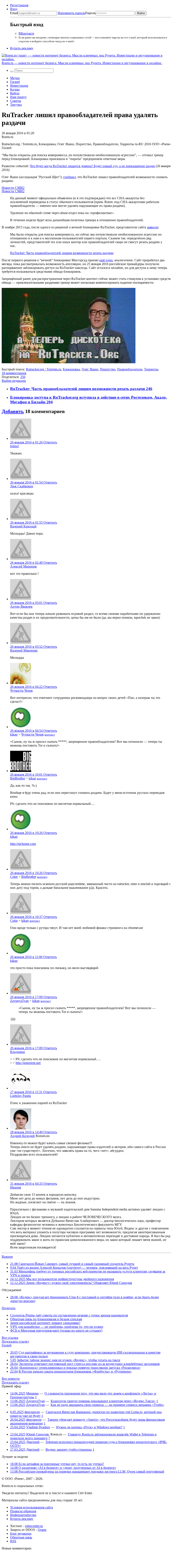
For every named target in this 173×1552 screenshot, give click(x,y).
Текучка (16, 104)
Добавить (13, 411)
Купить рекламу (21, 48)
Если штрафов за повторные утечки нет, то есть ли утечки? (57, 1464)
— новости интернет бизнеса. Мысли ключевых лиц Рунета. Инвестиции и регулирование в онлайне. (82, 63)
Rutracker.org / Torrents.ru (43, 369)
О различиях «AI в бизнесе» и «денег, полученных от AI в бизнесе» (63, 1467)
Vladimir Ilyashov (38, 1427)
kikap (14, 734)
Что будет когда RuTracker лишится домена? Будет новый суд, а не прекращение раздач (92, 166)
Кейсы (14, 93)
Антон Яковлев (21, 606)
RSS (13, 1541)
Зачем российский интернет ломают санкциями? (45, 1323)
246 (149, 388)
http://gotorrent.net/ (28, 1063)
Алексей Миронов (23, 566)
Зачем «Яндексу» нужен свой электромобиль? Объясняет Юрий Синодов (71, 1283)
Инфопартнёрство (23, 1515)
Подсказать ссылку (15, 1341)
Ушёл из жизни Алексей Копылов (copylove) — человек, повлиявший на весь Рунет (74, 1267)
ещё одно (106, 260)
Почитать (8, 1308)
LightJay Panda (20, 1096)
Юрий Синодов (37, 1434)
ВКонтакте (26, 33)
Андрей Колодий (22, 1136)
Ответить (50, 442)
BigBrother (17, 778)
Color (14, 876)
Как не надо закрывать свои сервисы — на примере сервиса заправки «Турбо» (107, 1405)
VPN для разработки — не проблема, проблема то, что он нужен (56, 1326)
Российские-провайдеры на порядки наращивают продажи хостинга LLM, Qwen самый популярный (87, 1471)
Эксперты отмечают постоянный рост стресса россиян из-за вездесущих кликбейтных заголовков (89, 1364)
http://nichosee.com (23, 844)
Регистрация (19, 5)
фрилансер (32, 1412)
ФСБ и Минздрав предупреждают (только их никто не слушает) (56, 1330)
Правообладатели (129, 369)
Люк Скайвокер (21, 486)
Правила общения (23, 1511)
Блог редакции (20, 1533)
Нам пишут (18, 97)
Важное (7, 1256)
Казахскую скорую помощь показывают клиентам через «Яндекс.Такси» (103, 1401)
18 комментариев (14, 373)
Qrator (42, 1530)
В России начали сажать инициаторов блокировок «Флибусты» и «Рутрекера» (75, 1371)
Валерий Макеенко (24, 650)
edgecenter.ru (34, 1526)
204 (49, 402)
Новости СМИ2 (13, 188)
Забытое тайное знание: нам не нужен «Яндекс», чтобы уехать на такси (68, 1360)
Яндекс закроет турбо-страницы (68, 1449)
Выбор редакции (14, 380)
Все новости (11, 1378)
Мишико (32, 1393)
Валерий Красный (23, 526)
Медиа (15, 78)
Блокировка (71, 369)
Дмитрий (32, 1442)
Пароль (77, 13)
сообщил (69, 177)
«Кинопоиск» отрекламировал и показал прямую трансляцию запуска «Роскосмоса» (80, 1367)
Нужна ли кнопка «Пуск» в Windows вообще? (89, 1427)
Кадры (15, 89)
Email (14, 13)
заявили (152, 227)
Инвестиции (19, 85)
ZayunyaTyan (19, 1001)
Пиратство (107, 369)
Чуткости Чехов (21, 690)
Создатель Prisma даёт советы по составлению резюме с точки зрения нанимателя (69, 1315)
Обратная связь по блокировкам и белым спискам (46, 1319)
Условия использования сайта (31, 1507)
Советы (15, 101)
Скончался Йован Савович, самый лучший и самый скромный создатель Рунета (72, 1264)
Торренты (151, 369)
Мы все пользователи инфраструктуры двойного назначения (62, 1279)
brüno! (14, 446)
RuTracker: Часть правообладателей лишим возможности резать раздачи (62, 253)
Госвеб (15, 82)
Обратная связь (21, 1537)
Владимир (17, 1052)
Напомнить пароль (71, 13)
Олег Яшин (90, 369)
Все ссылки (10, 1337)
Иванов (15, 1187)
